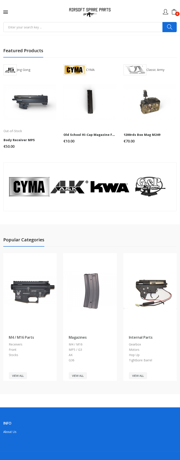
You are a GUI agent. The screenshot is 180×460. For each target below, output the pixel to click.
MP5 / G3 (75, 349)
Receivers (15, 344)
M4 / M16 (76, 344)
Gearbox (135, 344)
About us (9, 432)
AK (71, 355)
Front (12, 349)
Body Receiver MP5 (19, 140)
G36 (71, 360)
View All (18, 376)
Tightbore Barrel (140, 360)
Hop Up (134, 355)
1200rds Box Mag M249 (142, 135)
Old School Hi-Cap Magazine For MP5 (89, 135)
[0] (174, 11)
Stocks (13, 355)
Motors (134, 349)
